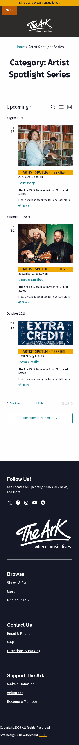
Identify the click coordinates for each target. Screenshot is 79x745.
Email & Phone (19, 633)
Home (20, 47)
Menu (9, 10)
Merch (12, 592)
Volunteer (15, 693)
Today (39, 402)
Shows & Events (19, 583)
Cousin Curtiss (30, 280)
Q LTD (43, 735)
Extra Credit (28, 362)
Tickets (25, 206)
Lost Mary (26, 183)
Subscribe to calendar (37, 418)
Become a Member (22, 702)
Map (10, 642)
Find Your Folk (18, 600)
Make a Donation (20, 684)
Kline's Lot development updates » (39, 2)
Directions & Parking (23, 651)
